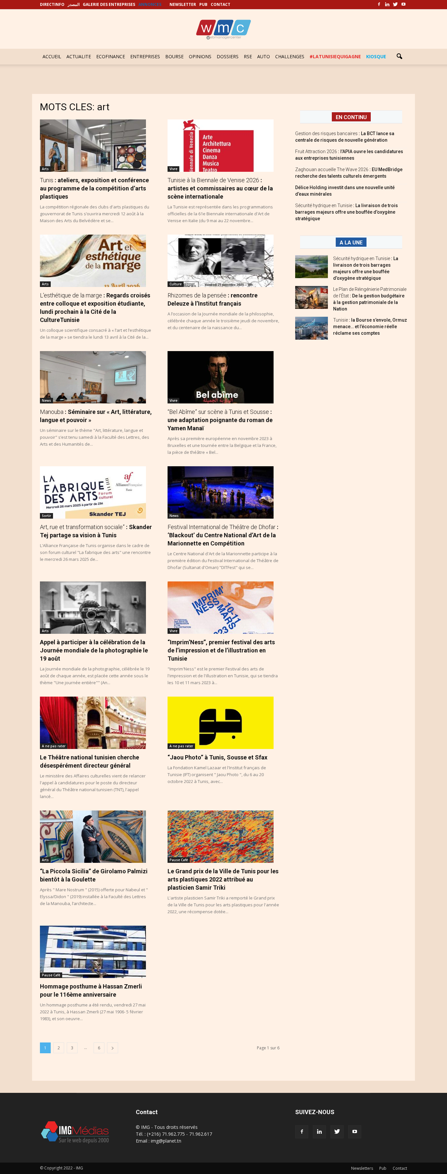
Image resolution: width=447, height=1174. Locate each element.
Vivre (173, 169)
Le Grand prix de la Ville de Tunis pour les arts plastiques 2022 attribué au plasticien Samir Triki (223, 879)
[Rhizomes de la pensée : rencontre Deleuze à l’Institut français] (223, 261)
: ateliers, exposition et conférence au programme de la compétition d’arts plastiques (94, 188)
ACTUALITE (78, 56)
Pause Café (179, 860)
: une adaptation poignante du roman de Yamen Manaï (220, 420)
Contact (400, 1168)
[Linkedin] (387, 4)
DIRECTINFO (52, 4)
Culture (176, 284)
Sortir (46, 515)
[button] (399, 56)
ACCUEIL (52, 56)
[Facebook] (379, 4)
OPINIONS (200, 56)
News (46, 400)
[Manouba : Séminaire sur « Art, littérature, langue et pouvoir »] (96, 377)
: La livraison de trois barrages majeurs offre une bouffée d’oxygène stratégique (346, 212)
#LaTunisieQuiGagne (335, 56)
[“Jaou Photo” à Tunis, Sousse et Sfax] (223, 723)
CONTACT (220, 4)
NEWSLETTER (183, 4)
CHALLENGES (289, 56)
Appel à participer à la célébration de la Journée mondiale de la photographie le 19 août (94, 650)
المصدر (74, 4)
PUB (203, 4)
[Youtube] (403, 4)
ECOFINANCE (110, 56)
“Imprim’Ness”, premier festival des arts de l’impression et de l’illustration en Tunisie (221, 650)
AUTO (263, 56)
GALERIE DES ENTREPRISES (109, 4)
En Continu (351, 117)
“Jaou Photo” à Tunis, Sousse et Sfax (217, 757)
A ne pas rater (53, 746)
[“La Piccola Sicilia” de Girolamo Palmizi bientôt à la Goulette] (96, 836)
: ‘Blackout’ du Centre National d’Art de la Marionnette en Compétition (223, 535)
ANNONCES (149, 4)
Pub (382, 1168)
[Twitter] (395, 4)
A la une (351, 243)
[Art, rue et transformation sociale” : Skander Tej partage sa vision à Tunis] (96, 492)
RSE (248, 56)
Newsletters (362, 1168)
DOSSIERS (228, 56)
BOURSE (174, 56)
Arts (45, 169)
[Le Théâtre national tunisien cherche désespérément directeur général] (96, 723)
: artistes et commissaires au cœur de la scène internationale (220, 188)
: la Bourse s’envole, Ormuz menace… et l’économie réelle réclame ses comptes (370, 326)
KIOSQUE (376, 56)
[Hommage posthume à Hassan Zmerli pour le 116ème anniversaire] (96, 952)
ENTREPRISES (145, 56)
